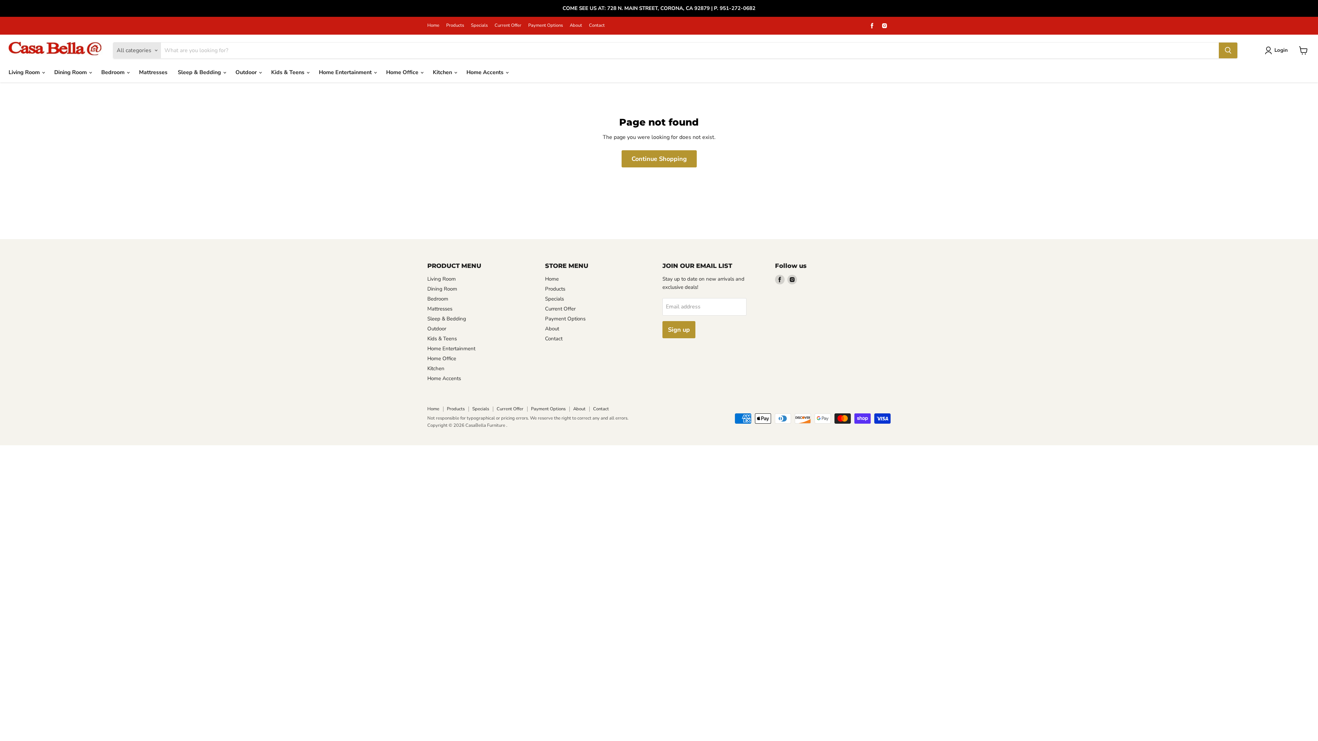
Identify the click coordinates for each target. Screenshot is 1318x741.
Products (455, 25)
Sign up (679, 330)
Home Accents (485, 72)
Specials (479, 25)
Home (433, 25)
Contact (597, 25)
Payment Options (545, 25)
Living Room (25, 72)
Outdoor (246, 72)
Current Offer (508, 25)
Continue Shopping (659, 159)
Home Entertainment (346, 72)
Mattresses (153, 72)
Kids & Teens (288, 72)
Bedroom (113, 72)
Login (1281, 50)
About (576, 25)
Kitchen (443, 72)
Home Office (403, 72)
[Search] (1228, 50)
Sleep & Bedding (200, 72)
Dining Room (71, 72)
